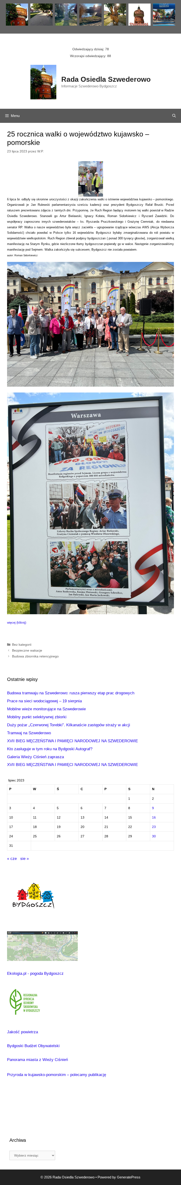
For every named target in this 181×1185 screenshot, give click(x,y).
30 (154, 836)
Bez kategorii (21, 644)
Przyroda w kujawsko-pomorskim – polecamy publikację (56, 1074)
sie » (24, 858)
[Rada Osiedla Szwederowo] (43, 82)
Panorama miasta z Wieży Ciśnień (37, 1059)
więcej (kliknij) (16, 622)
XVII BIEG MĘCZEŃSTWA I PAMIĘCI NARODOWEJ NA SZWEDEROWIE (72, 741)
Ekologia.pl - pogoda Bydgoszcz (35, 973)
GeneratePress (128, 1177)
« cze (12, 858)
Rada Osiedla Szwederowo (106, 79)
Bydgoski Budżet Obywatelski (33, 1046)
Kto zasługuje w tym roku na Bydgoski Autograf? (49, 749)
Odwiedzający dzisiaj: (88, 49)
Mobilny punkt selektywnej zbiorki (36, 717)
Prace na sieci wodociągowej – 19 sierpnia (44, 701)
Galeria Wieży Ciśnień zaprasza (35, 757)
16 (154, 817)
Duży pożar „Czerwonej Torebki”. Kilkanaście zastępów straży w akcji (68, 725)
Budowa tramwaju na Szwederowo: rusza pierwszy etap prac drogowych (70, 693)
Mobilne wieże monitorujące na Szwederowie (46, 709)
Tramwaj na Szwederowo (29, 733)
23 (154, 827)
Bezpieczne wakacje (27, 650)
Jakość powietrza (22, 1032)
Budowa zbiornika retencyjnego (35, 656)
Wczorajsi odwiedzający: (88, 56)
